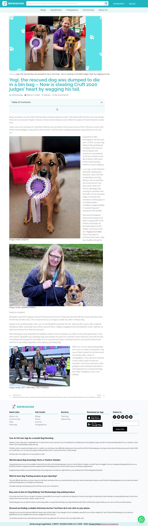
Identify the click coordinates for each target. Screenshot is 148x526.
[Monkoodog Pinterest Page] (131, 417)
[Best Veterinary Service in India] (13, 3)
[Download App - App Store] (94, 417)
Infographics (72, 10)
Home (11, 74)
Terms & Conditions (110, 524)
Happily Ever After (94, 232)
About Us (103, 10)
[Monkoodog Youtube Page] (126, 417)
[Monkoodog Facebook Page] (118, 417)
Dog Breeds (56, 10)
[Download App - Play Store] (95, 424)
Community (119, 4)
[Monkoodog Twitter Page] (122, 417)
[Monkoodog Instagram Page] (114, 417)
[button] (101, 102)
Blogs (132, 4)
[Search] (106, 3)
